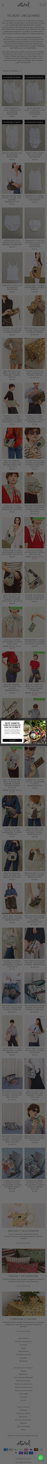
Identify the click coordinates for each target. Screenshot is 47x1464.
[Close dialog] (44, 722)
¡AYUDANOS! (12, 740)
